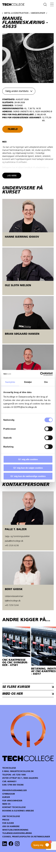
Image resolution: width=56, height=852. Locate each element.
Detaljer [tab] (28, 382)
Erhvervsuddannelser (14, 790)
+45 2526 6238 (12, 546)
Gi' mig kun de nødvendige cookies (28, 476)
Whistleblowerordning (15, 830)
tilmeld (13, 129)
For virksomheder (12, 801)
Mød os (6, 804)
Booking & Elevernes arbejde (18, 811)
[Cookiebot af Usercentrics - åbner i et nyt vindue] (40, 374)
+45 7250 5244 (12, 605)
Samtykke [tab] (10, 382)
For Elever (8, 823)
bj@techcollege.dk (13, 601)
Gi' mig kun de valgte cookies (28, 467)
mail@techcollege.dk (22, 771)
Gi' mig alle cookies (28, 459)
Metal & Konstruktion (16, 13)
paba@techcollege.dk (14, 541)
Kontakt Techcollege (14, 807)
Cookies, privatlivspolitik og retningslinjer (26, 837)
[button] (18, 91)
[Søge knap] (45, 4)
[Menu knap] (52, 4)
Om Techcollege (11, 816)
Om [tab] (46, 382)
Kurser (6, 797)
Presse (5, 820)
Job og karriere (11, 827)
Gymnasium (8, 794)
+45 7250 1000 (19, 775)
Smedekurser (38, 13)
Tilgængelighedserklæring (17, 833)
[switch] (49, 429)
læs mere (12, 176)
